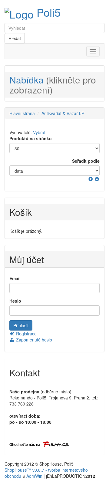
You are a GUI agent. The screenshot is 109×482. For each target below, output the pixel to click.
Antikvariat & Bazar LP (62, 113)
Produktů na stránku (30, 138)
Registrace (26, 334)
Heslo (15, 301)
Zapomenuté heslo (33, 340)
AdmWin (34, 476)
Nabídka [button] (52, 84)
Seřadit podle (86, 161)
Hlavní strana (22, 113)
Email (15, 278)
